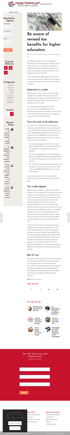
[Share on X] (40, 289)
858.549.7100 (32, 422)
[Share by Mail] (57, 289)
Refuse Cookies (15, 428)
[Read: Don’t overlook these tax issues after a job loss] (12, 187)
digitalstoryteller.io (59, 433)
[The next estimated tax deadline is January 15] (1, 217)
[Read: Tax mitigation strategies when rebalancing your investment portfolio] (12, 147)
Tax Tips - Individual (48, 54)
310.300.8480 (51, 424)
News (40, 54)
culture (39, 279)
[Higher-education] (44, 22)
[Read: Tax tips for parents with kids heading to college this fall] (12, 129)
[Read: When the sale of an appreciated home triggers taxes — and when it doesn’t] (12, 165)
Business (34, 279)
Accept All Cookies (15, 423)
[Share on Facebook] (31, 289)
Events (11, 90)
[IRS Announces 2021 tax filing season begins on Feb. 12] (68, 217)
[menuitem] (12, 4)
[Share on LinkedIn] (49, 289)
